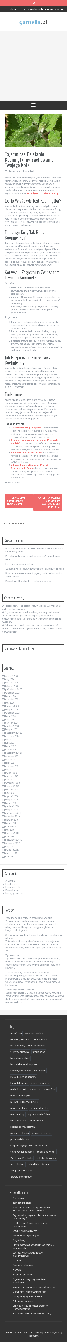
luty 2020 (9, 793)
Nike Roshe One (18, 1120)
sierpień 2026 (12, 676)
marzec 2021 (11, 776)
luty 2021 (9, 779)
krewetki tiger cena (40, 1083)
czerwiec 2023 (12, 736)
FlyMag (55, 1332)
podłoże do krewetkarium (23, 1127)
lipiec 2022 (10, 746)
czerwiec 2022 (12, 749)
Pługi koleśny (19, 1240)
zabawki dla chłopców (38, 1164)
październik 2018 (13, 813)
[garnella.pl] (33, 21)
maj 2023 (9, 739)
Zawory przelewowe (23, 1265)
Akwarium (10, 881)
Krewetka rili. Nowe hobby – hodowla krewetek (28, 581)
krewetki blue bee (19, 1083)
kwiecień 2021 (12, 773)
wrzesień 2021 (12, 756)
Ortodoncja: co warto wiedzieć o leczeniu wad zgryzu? (36, 9)
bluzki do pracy (17, 1045)
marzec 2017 (11, 853)
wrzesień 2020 (12, 783)
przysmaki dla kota (19, 1139)
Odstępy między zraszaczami (27, 1296)
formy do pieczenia (19, 1052)
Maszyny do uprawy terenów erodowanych (34, 1287)
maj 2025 (9, 703)
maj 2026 (9, 679)
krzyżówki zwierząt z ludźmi (19, 564)
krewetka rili (40, 1070)
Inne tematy (11, 884)
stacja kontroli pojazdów (22, 1152)
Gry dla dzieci (38, 1052)
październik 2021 (13, 753)
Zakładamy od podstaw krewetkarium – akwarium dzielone (34, 568)
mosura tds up (17, 1114)
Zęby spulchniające (22, 1203)
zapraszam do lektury (21, 1177)
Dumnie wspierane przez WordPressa (23, 1332)
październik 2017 (13, 839)
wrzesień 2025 (12, 693)
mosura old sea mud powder (24, 1102)
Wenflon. (17, 1270)
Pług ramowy (19, 1198)
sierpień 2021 (12, 759)
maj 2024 (9, 719)
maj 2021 (9, 769)
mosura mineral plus (20, 1095)
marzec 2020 (11, 789)
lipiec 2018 (10, 823)
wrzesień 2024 (12, 712)
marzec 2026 (11, 682)
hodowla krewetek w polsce (24, 1064)
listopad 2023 (12, 729)
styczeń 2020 (12, 796)
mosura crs (34, 1089)
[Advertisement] (33, 66)
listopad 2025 (12, 686)
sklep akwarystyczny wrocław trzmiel (28, 1145)
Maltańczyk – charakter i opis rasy (29, 1292)
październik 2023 (13, 733)
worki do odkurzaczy (46, 1158)
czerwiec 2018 (12, 826)
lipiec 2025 (10, 696)
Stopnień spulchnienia (23, 1274)
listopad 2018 (12, 809)
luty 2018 (9, 836)
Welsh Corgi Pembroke (21, 1158)
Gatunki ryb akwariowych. (25, 1231)
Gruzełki (17, 1260)
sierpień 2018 (12, 820)
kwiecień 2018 (12, 833)
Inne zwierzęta (13, 483)
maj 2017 (9, 846)
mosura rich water (39, 1108)
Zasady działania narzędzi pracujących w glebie (28, 918)
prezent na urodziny (41, 1133)
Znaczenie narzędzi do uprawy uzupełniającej (27, 972)
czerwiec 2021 (12, 766)
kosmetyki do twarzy (20, 1070)
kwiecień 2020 (12, 786)
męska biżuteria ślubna (39, 1114)
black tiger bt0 (40, 1039)
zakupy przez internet (21, 1170)
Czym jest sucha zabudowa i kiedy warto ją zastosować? (32, 612)
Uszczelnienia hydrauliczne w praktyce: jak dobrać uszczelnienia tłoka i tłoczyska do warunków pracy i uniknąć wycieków (31, 618)
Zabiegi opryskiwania (23, 1301)
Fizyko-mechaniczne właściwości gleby (32, 1313)
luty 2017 (9, 856)
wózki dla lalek (17, 1164)
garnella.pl (29, 171)
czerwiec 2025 (12, 699)
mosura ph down (18, 1108)
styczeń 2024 (12, 722)
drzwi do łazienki (36, 1045)
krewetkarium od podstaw (23, 1077)
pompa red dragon (19, 1133)
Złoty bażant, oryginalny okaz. (26, 427)
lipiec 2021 (10, 763)
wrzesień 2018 (12, 816)
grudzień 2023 (12, 726)
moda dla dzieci (18, 1089)
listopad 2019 (12, 799)
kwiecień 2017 (12, 849)
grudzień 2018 (12, 806)
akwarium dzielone (34, 1033)
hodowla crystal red (20, 1058)
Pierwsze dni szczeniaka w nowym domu (16, 500)
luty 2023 (9, 743)
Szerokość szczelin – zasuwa (20, 989)
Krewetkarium (12, 890)
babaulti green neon (20, 1039)
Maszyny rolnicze (14, 893)
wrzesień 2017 (12, 843)
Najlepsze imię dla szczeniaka (26, 452)
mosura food (49, 1089)
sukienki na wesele (46, 1152)
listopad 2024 (12, 709)
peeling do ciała (36, 1120)
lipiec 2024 (10, 716)
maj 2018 (9, 830)
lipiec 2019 (10, 803)
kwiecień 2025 (12, 706)
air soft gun (16, 1033)
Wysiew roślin (12, 955)
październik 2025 (13, 689)
